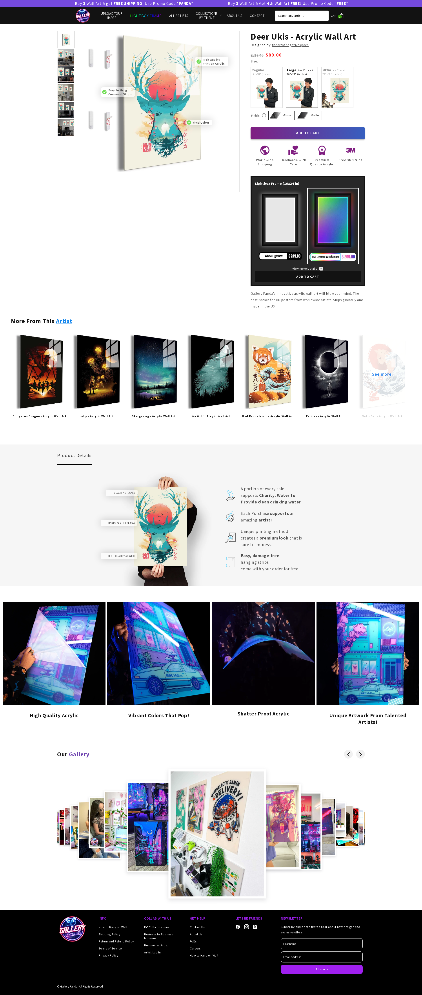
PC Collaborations (156, 927)
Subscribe (321, 969)
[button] (338, 15)
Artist (64, 321)
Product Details (74, 455)
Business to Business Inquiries (158, 936)
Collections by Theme (207, 15)
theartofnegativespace (290, 45)
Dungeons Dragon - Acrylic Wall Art (39, 416)
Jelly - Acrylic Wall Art (97, 416)
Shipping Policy (109, 934)
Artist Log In (152, 952)
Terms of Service (110, 948)
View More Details (304, 269)
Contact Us (197, 927)
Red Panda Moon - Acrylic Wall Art (268, 416)
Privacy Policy (108, 955)
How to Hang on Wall (113, 927)
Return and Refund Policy (116, 941)
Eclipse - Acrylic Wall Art (325, 416)
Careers (195, 948)
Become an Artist (156, 945)
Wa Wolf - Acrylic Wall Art (211, 416)
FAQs (193, 941)
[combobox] (302, 16)
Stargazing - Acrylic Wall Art (154, 416)
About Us (196, 934)
